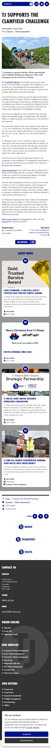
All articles (22, 242)
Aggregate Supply (11, 634)
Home (8, 499)
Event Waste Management (14, 654)
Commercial (8, 689)
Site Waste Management (13, 667)
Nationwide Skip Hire (12, 663)
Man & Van (8, 660)
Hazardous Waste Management (16, 657)
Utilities (6, 705)
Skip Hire (7, 628)
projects (5, 222)
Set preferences (26, 740)
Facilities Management (12, 699)
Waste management (22, 31)
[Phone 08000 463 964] (36, 4)
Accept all (26, 734)
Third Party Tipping (11, 673)
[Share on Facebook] (40, 516)
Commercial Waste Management (16, 651)
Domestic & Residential (12, 696)
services (26, 219)
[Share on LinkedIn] (46, 516)
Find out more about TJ (10, 219)
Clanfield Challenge (12, 82)
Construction (8, 692)
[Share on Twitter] (35, 516)
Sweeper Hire (9, 670)
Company (9, 31)
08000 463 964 (8, 600)
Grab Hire (8, 631)
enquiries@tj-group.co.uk (11, 611)
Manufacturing (9, 702)
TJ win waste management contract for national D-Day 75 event (39, 232)
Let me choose (32, 727)
